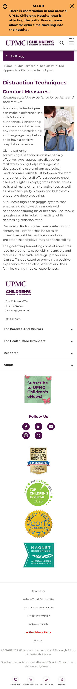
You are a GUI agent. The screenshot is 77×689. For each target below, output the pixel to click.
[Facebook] (26, 427)
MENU (71, 38)
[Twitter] (38, 435)
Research (11, 353)
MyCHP (61, 684)
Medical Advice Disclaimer (38, 607)
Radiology (17, 56)
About (8, 365)
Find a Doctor (30, 684)
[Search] (62, 43)
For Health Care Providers (24, 341)
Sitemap (38, 640)
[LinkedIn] (38, 427)
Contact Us (38, 591)
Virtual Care (46, 684)
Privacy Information (38, 615)
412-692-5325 (13, 319)
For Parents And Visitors (23, 329)
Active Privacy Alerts (38, 632)
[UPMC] (30, 42)
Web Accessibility (38, 624)
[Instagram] (26, 436)
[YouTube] (51, 427)
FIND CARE (15, 684)
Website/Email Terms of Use (38, 599)
